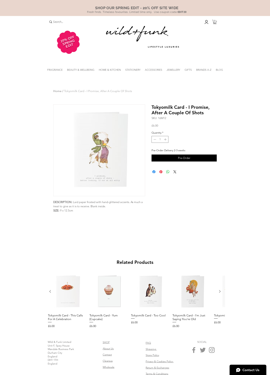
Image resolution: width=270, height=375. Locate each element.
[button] (214, 22)
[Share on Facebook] (154, 172)
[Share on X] (175, 172)
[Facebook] (194, 350)
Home (57, 91)
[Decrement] (154, 139)
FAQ (148, 343)
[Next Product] (220, 291)
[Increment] (165, 139)
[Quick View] (67, 291)
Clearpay (108, 361)
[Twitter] (203, 350)
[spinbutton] (160, 139)
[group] (135, 300)
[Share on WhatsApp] (168, 172)
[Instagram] (212, 350)
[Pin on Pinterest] (161, 172)
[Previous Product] (50, 291)
